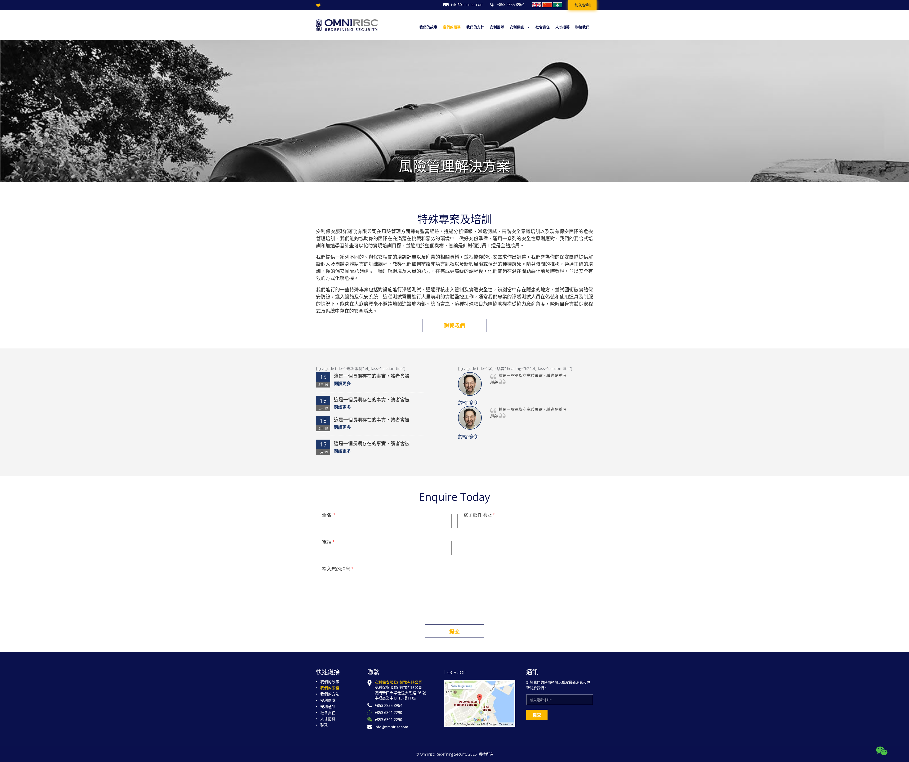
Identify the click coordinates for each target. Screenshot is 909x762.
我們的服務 (452, 27)
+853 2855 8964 (510, 4)
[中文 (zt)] (557, 4)
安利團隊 (497, 27)
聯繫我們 (454, 325)
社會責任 (542, 27)
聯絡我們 (582, 27)
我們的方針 (475, 27)
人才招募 (562, 27)
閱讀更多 (342, 383)
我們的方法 (329, 694)
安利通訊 (517, 27)
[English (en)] (536, 4)
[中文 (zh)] (547, 4)
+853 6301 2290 (388, 712)
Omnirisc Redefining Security (443, 754)
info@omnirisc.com (467, 4)
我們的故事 (428, 27)
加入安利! (583, 5)
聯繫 (324, 725)
